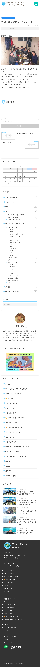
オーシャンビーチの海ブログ (8, 18)
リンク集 (6, 591)
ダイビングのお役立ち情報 (22, 215)
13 (10, 176)
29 (20, 181)
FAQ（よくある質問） (11, 627)
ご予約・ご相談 (10, 476)
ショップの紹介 (9, 570)
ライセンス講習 (22, 258)
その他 (11, 255)
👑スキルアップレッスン (13, 427)
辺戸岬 (11, 229)
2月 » (9, 184)
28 (15, 181)
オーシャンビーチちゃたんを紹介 (16, 389)
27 (10, 181)
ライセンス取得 (9, 608)
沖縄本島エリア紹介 (12, 452)
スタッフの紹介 (9, 573)
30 (25, 181)
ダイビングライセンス (12, 432)
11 (34, 174)
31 (30, 181)
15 (20, 176)
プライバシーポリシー (11, 636)
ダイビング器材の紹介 (22, 217)
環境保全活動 (8, 588)
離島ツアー (13, 253)
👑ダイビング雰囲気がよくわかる (16, 418)
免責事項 (6, 639)
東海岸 (11, 246)
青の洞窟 (12, 267)
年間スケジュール (20, 197)
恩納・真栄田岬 (14, 240)
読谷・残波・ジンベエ (16, 242)
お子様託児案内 (9, 582)
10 (30, 174)
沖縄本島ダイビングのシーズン (15, 456)
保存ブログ (22, 282)
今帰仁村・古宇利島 (15, 236)
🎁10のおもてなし (11, 398)
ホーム (7, 384)
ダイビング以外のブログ (22, 280)
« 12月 (5, 184)
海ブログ (8, 471)
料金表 (7, 461)
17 (30, 176)
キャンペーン (20, 202)
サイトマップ (8, 642)
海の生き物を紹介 (22, 278)
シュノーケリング (14, 275)
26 (5, 181)
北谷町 (11, 244)
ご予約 (6, 594)
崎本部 (11, 269)
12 (5, 176)
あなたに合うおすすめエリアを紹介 (17, 447)
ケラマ (11, 250)
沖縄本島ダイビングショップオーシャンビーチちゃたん (15, 4)
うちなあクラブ (10, 413)
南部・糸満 (13, 248)
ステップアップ (22, 260)
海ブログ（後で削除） (20, 291)
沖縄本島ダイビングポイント (13, 619)
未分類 (20, 287)
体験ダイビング (22, 262)
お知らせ (20, 207)
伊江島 (11, 232)
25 (34, 178)
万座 (11, 238)
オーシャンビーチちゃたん (20, 545)
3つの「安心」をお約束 (13, 394)
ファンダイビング (22, 227)
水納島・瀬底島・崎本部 (16, 234)
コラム (20, 211)
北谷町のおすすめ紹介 (22, 219)
